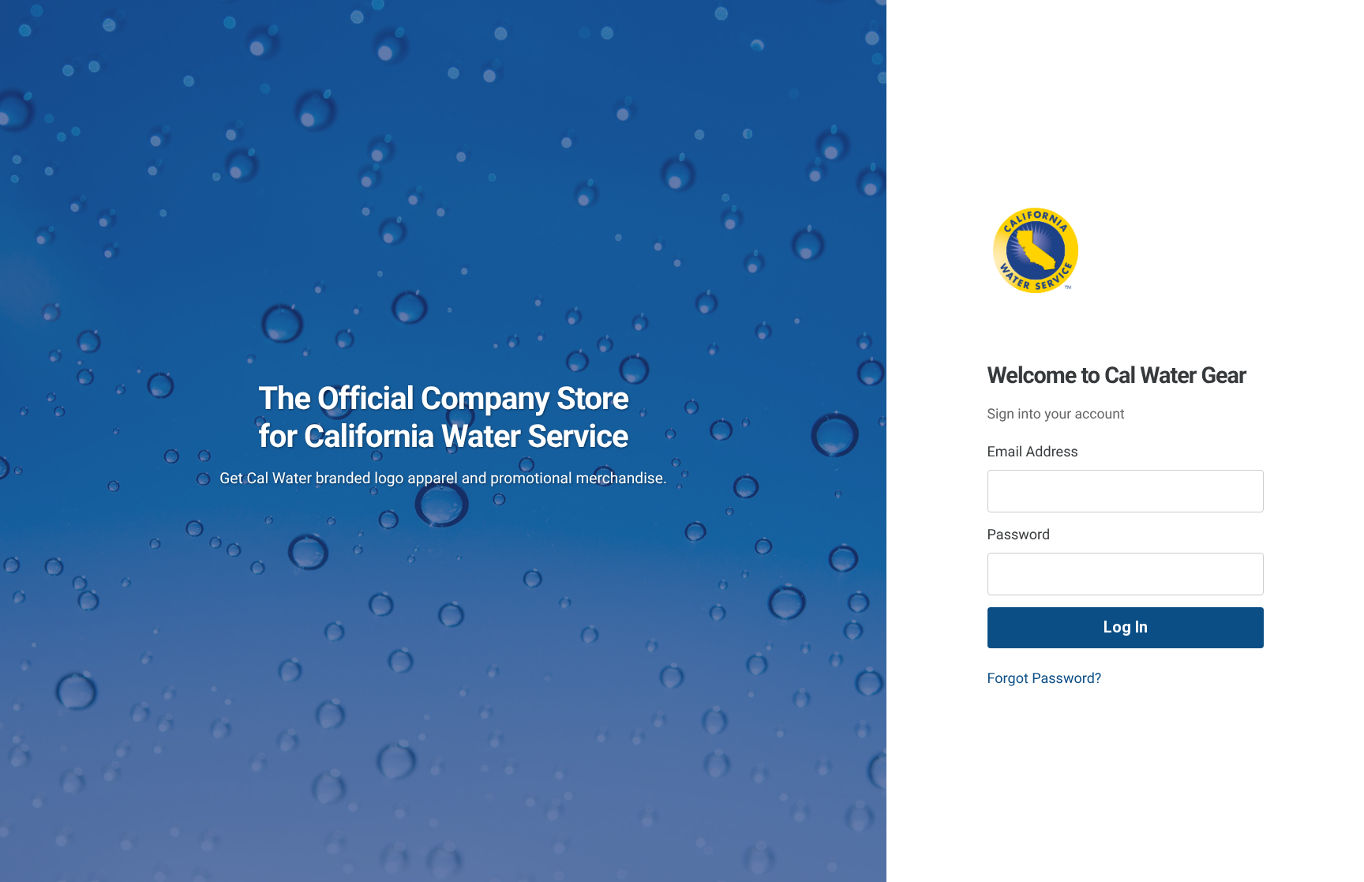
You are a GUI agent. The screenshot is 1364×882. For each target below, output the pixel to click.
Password (1019, 535)
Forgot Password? (1044, 678)
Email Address (1032, 452)
